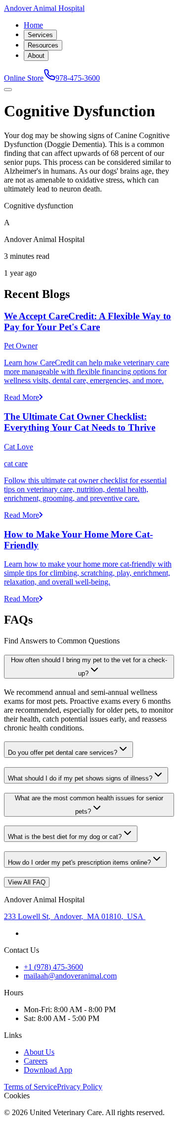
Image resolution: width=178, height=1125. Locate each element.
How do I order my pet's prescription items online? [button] (79, 862)
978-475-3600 (77, 78)
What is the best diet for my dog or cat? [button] (65, 836)
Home (33, 25)
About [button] (36, 55)
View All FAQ (26, 882)
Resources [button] (43, 45)
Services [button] (40, 35)
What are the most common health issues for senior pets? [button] (89, 804)
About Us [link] (39, 1052)
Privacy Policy (79, 1086)
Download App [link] (48, 1070)
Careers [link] (35, 1061)
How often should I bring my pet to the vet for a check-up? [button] (89, 666)
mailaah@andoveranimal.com (70, 976)
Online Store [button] (24, 78)
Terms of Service (30, 1086)
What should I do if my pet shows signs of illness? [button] (80, 778)
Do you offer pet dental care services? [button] (62, 752)
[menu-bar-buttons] (8, 89)
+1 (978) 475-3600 (53, 967)
